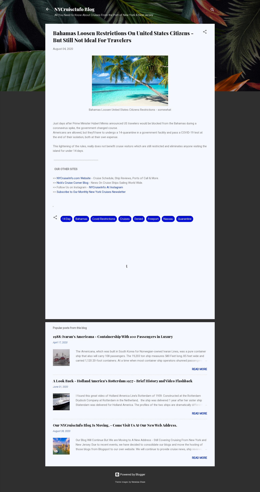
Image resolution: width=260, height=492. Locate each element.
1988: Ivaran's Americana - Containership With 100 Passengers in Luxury (113, 336)
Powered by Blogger (132, 474)
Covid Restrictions (103, 219)
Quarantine (184, 219)
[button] (205, 32)
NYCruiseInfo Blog (74, 9)
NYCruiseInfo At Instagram (106, 187)
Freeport (153, 219)
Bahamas (81, 219)
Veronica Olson (138, 482)
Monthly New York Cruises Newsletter (102, 192)
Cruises (125, 219)
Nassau (168, 219)
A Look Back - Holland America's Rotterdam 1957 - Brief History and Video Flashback (122, 381)
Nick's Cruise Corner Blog (72, 182)
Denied (139, 219)
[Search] (212, 10)
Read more (199, 369)
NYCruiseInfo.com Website (74, 178)
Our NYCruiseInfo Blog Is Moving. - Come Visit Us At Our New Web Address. (115, 425)
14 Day (66, 219)
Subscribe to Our (67, 192)
